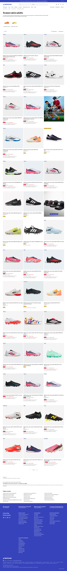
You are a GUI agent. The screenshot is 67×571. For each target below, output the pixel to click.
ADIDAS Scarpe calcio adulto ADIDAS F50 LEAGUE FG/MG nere (53, 272)
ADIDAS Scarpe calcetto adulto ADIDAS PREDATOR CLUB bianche (12, 118)
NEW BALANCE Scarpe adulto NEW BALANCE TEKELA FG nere (53, 427)
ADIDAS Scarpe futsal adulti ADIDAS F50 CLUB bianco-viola (54, 396)
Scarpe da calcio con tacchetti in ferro (30, 493)
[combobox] (61, 31)
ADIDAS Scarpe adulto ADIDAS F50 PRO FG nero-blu (12, 395)
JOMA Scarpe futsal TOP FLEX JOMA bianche (52, 86)
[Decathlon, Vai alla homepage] (7, 4)
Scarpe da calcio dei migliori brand (29, 498)
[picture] (13, 44)
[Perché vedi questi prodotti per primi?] (51, 31)
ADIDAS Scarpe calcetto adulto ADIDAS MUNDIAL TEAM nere (32, 214)
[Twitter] (5, 517)
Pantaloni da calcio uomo (28, 494)
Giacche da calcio (27, 499)
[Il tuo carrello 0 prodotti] (63, 4)
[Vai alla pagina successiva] (37, 470)
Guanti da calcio (5, 501)
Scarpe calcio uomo (6, 26)
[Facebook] (3, 517)
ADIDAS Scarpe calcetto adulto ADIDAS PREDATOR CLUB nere (53, 333)
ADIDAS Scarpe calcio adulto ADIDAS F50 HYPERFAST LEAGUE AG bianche (33, 396)
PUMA (4, 482)
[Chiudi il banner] (63, 1)
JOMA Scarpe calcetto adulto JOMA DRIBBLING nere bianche (12, 183)
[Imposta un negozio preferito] (56, 4)
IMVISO (20, 482)
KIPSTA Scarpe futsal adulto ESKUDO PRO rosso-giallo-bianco (13, 303)
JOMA (12, 482)
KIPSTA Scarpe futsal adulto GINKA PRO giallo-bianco (13, 241)
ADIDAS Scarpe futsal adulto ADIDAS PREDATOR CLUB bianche (13, 365)
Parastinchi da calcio (6, 498)
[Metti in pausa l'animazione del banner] (62, 1)
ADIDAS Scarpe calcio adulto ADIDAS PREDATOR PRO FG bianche (54, 183)
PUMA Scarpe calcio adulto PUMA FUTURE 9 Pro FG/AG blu (54, 242)
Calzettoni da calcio (27, 497)
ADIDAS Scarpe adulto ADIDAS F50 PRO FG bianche (32, 182)
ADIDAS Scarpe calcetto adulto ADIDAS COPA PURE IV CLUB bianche (13, 150)
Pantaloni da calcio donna (48, 498)
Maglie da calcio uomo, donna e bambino (9, 497)
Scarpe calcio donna (14, 26)
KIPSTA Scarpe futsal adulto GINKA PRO (30, 149)
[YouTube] (7, 517)
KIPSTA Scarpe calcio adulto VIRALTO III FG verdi (53, 364)
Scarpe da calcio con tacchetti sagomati (9, 493)
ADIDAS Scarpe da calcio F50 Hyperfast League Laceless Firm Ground (32, 303)
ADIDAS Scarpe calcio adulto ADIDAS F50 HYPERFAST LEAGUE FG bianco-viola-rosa (33, 118)
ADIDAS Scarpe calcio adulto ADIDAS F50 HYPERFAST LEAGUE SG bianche (33, 365)
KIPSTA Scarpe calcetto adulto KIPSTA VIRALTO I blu (33, 459)
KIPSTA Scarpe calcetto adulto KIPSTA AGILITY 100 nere (53, 150)
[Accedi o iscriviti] (61, 4)
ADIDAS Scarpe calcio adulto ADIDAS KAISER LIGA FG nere (33, 87)
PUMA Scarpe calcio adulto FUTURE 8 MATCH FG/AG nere (33, 427)
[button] (16, 60)
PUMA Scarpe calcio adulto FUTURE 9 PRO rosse (11, 459)
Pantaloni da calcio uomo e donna (8, 494)
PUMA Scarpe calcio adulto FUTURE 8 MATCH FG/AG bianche (12, 427)
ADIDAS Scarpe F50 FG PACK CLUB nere (30, 55)
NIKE (14, 482)
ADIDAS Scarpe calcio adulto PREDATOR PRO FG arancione (32, 272)
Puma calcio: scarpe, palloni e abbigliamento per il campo (12, 499)
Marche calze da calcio (48, 497)
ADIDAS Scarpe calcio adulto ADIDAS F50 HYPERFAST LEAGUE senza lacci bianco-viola (13, 56)
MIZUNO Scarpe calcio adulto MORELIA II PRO (11, 86)
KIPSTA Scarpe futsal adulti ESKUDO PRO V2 (52, 302)
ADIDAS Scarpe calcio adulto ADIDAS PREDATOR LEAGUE (12, 272)
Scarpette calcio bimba (48, 493)
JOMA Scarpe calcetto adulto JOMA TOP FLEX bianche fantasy (33, 333)
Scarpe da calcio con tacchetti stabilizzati (51, 494)
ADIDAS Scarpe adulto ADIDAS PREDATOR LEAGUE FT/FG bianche (53, 56)
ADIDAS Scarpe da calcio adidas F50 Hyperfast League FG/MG (52, 460)
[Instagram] (9, 517)
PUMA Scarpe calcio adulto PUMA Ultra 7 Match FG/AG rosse (13, 333)
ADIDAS (6, 482)
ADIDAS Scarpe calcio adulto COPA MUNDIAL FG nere (33, 241)
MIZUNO (16, 482)
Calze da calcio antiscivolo (28, 501)
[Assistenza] (59, 4)
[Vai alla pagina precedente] (30, 470)
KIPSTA (9, 482)
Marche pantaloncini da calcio (49, 499)
